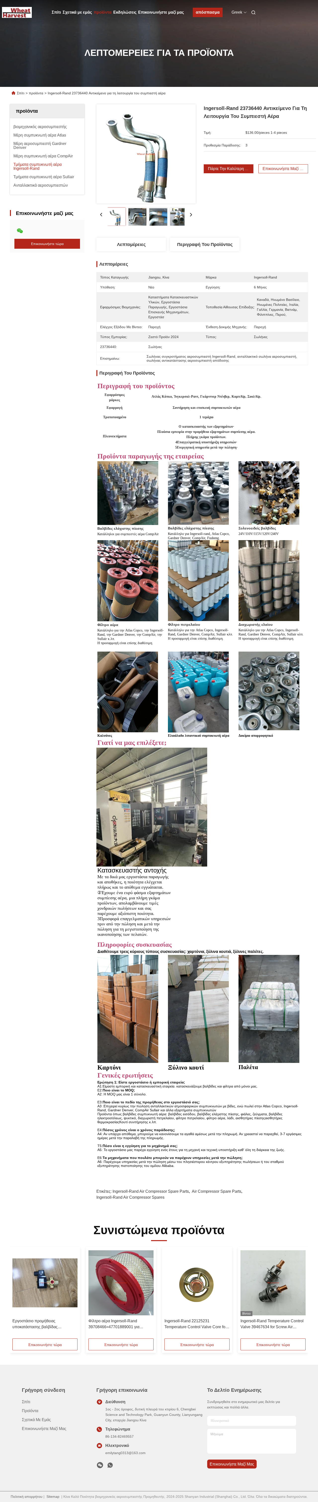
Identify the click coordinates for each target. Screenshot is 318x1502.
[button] (19, 1294)
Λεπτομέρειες (131, 244)
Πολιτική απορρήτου (26, 1497)
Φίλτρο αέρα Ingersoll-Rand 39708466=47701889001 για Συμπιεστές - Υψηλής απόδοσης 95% (116, 1324)
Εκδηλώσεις (124, 12)
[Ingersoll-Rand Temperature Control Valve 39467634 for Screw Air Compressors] (273, 1283)
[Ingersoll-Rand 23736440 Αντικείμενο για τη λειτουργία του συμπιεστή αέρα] (146, 154)
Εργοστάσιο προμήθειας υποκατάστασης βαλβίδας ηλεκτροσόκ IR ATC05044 (35, 1324)
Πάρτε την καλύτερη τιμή (230, 169)
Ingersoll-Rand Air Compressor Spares (130, 1197)
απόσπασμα (208, 12)
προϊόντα (103, 12)
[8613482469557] (110, 1466)
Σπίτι (56, 12)
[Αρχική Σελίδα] (17, 12)
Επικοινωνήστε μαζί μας (161, 12)
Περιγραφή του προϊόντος (205, 244)
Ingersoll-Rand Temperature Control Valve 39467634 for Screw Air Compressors (272, 1324)
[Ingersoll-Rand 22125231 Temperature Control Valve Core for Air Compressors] (197, 1283)
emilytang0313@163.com (125, 1453)
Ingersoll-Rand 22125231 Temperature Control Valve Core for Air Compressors (195, 1324)
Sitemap (52, 1497)
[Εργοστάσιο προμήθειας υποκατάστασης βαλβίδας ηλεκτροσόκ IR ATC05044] (45, 1283)
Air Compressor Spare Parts (216, 1191)
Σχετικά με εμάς (77, 12)
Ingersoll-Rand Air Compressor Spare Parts (151, 1191)
